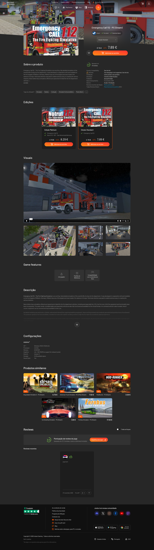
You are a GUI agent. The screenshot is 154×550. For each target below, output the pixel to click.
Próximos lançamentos (78, 2)
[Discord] (96, 513)
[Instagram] (109, 513)
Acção (106, 83)
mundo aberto (79, 92)
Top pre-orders (65, 2)
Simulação (111, 83)
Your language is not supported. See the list (116, 72)
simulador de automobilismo (66, 92)
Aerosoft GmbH (108, 78)
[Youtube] (121, 513)
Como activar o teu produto (112, 74)
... (86, 92)
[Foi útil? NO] (89, 493)
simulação (39, 92)
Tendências (54, 2)
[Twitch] (128, 513)
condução (53, 92)
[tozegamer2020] (65, 456)
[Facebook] (115, 513)
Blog (89, 2)
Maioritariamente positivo (111, 87)
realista (46, 92)
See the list (107, 70)
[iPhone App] (99, 527)
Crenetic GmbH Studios (110, 76)
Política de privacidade (58, 511)
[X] (103, 513)
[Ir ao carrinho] (143, 3)
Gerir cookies (27, 539)
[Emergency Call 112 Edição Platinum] (59, 124)
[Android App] (112, 527)
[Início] (9, 3)
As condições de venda (58, 508)
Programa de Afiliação (58, 514)
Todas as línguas (125, 429)
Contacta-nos (56, 517)
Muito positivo (108, 85)
